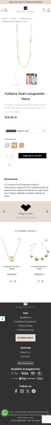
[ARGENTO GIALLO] (14, 281)
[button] (4, 211)
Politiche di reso (25, 330)
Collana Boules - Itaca (39, 268)
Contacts (25, 356)
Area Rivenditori (25, 363)
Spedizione (25, 317)
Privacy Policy (25, 326)
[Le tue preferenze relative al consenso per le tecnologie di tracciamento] (2, 318)
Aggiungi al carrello (32, 156)
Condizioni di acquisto (25, 321)
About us (25, 352)
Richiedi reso (25, 337)
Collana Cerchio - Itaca (12, 268)
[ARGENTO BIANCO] (10, 281)
